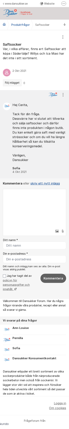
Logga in (60, 403)
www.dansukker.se (16, 3)
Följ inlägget (12, 82)
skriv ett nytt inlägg (45, 183)
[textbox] (34, 208)
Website (49, 3)
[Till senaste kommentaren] (64, 25)
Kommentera (53, 278)
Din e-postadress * (15, 253)
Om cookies (57, 408)
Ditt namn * (10, 240)
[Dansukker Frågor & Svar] (4, 24)
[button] (57, 231)
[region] (34, 60)
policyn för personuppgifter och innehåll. (16, 285)
